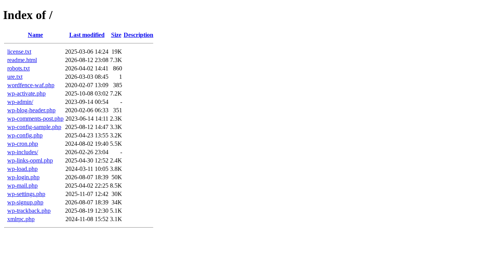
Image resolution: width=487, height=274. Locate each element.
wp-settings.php (26, 194)
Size (116, 35)
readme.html (22, 60)
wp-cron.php (22, 143)
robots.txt (18, 68)
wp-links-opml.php (30, 160)
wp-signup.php (25, 202)
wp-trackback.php (29, 210)
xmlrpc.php (21, 219)
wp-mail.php (22, 185)
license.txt (19, 51)
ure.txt (14, 76)
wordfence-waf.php (30, 85)
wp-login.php (23, 177)
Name (35, 35)
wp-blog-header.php (31, 110)
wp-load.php (22, 169)
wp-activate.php (26, 93)
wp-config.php (25, 135)
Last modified (87, 35)
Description (138, 35)
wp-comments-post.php (35, 118)
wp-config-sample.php (34, 127)
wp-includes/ (22, 152)
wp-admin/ (20, 102)
